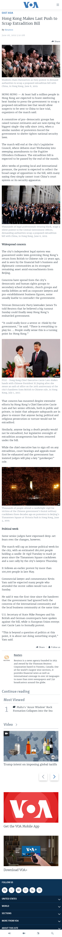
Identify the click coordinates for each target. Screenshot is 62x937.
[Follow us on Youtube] (18, 890)
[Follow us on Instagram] (25, 890)
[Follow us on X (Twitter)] (11, 890)
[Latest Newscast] (9, 933)
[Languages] (38, 933)
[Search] (52, 933)
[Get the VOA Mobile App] (31, 807)
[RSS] (32, 890)
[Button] (55, 41)
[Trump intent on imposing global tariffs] (31, 746)
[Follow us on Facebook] (5, 890)
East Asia (7, 13)
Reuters (9, 29)
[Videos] (23, 933)
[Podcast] (39, 890)
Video (8, 725)
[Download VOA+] (31, 851)
